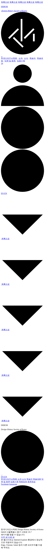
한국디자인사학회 (9, 58)
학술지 (33, 58)
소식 (26, 58)
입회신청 (21, 61)
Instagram (13, 484)
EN (2, 193)
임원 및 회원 (10, 61)
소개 (20, 58)
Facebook (5, 484)
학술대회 (37, 479)
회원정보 (32, 482)
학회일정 (23, 482)
